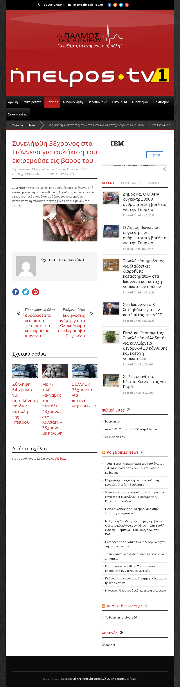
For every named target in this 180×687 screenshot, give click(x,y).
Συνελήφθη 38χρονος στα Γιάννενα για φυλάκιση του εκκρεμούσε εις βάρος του (54, 152)
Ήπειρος (52, 102)
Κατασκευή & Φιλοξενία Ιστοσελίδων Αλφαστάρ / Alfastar (99, 679)
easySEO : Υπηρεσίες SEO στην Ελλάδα (131, 429)
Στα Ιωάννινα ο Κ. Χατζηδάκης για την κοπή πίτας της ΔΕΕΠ (142, 309)
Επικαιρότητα (32, 102)
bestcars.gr (112, 421)
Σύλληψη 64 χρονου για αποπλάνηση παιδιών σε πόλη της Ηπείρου (25, 403)
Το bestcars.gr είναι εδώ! (121, 617)
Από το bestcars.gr (124, 605)
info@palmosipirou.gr (87, 5)
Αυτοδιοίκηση (73, 102)
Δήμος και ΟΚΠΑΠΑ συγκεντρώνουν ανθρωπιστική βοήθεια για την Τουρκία (144, 201)
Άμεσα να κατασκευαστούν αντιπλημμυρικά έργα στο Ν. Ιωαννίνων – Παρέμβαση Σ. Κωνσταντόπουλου (134, 496)
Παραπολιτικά (97, 102)
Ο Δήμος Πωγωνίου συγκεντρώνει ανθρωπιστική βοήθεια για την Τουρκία (144, 235)
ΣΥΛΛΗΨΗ (49, 174)
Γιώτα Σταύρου (68, 169)
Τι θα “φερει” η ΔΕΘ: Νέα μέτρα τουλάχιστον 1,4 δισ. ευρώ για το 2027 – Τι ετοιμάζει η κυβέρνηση (134, 468)
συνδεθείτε (59, 458)
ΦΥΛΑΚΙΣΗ (66, 174)
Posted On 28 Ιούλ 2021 (139, 364)
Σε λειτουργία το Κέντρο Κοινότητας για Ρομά (144, 381)
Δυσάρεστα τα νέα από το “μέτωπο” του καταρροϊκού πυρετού (38, 325)
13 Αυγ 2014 (40, 169)
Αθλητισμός (140, 102)
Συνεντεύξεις (17, 114)
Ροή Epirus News (123, 452)
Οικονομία (119, 102)
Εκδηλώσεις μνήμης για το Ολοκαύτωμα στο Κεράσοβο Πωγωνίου (71, 325)
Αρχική (13, 102)
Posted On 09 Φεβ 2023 (138, 215)
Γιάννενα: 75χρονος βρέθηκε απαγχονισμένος (135, 590)
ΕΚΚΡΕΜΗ (32, 174)
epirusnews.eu (115, 437)
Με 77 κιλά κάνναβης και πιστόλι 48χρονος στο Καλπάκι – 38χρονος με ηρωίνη (52, 408)
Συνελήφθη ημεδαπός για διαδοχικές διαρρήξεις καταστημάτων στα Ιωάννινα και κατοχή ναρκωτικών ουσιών (143, 273)
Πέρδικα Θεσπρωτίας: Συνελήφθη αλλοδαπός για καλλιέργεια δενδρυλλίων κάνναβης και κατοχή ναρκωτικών (145, 345)
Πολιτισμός (161, 102)
